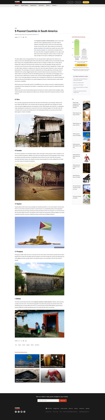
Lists (16, 28)
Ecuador (23, 345)
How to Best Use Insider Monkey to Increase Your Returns (80, 79)
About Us (71, 408)
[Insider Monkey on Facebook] (16, 412)
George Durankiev (32, 34)
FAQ (60, 411)
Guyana (19, 345)
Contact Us (81, 408)
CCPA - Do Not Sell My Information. (70, 411)
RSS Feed (50, 408)
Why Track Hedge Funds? (78, 82)
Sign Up (77, 2)
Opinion (48, 5)
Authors (76, 408)
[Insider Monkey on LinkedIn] (24, 412)
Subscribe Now (81, 65)
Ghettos (32, 345)
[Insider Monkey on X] (19, 412)
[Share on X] (21, 37)
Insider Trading (24, 5)
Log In (69, 2)
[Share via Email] (25, 37)
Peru (16, 345)
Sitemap (87, 408)
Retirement (41, 5)
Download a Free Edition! (78, 85)
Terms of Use (55, 411)
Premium (86, 2)
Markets (17, 5)
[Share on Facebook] (19, 37)
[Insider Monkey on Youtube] (22, 412)
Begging (28, 345)
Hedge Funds (33, 5)
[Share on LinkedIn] (23, 37)
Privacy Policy (48, 411)
